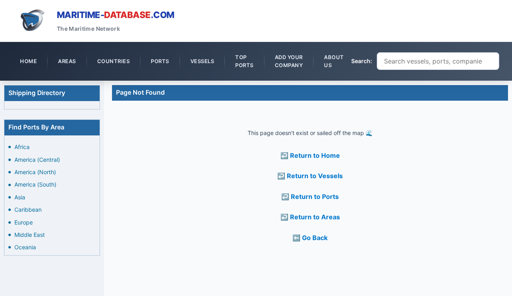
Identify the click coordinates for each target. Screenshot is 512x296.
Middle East (29, 234)
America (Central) (37, 159)
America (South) (35, 184)
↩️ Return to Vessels (310, 176)
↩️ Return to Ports (310, 197)
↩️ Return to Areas (310, 217)
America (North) (35, 172)
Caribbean (28, 209)
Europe (23, 222)
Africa (22, 146)
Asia (19, 197)
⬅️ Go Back (310, 238)
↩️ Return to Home (310, 155)
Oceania (25, 247)
